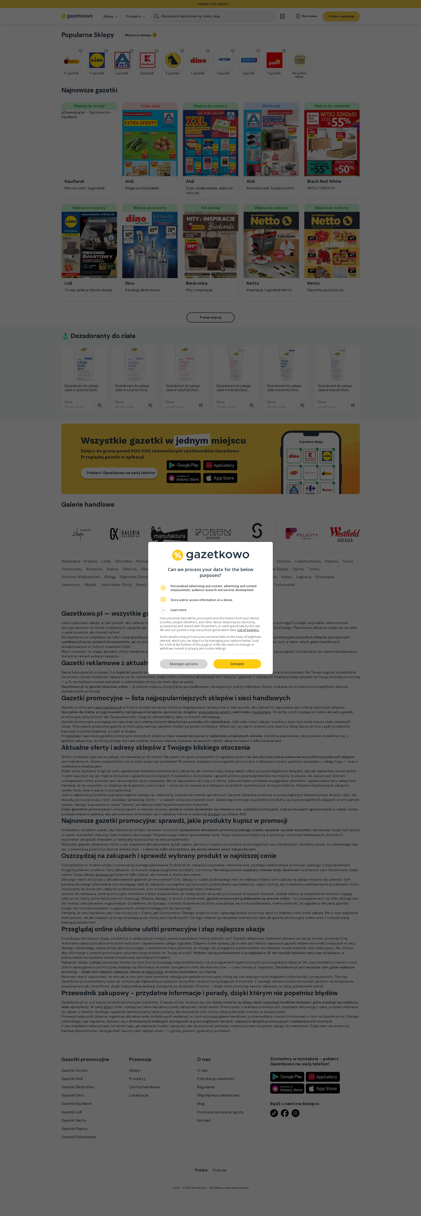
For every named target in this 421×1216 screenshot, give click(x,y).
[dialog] (210, 608)
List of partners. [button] (248, 630)
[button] (210, 610)
